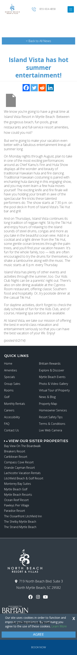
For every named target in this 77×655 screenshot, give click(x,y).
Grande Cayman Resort (19, 468)
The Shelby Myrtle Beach (20, 522)
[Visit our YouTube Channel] (46, 597)
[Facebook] (26, 87)
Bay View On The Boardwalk (22, 446)
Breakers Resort (14, 451)
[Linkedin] (50, 87)
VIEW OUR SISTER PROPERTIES (38, 441)
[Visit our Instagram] (38, 597)
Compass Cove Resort (19, 462)
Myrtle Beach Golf (15, 489)
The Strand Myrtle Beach (20, 527)
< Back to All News (38, 41)
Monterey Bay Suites (17, 484)
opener (71, 9)
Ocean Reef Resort (16, 500)
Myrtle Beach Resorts (18, 495)
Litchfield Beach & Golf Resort (23, 478)
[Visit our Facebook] (31, 597)
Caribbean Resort (15, 457)
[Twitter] (34, 87)
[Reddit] (42, 87)
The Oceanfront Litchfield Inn (23, 516)
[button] (39, 439)
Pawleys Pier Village (16, 505)
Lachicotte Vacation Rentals (22, 473)
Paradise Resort (14, 511)
